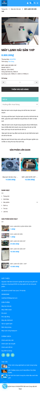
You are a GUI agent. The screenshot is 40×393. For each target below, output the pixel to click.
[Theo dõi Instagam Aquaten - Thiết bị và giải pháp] (12, 355)
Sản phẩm (6, 202)
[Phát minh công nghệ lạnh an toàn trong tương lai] (4, 366)
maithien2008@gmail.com (9, 298)
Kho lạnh (4, 313)
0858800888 (5, 294)
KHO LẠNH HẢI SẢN (16, 234)
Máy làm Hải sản (6, 306)
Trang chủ (6, 196)
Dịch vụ (5, 205)
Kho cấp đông (5, 316)
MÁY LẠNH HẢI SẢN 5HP (17, 241)
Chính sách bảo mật (7, 340)
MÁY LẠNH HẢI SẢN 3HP (17, 249)
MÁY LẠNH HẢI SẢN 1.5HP (18, 264)
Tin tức (5, 208)
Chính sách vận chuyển (8, 343)
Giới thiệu (6, 199)
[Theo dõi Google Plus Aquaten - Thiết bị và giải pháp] (8, 355)
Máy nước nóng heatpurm (9, 330)
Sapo (20, 389)
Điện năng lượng (6, 327)
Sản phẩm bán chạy (9, 219)
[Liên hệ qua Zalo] (4, 377)
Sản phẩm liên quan (20, 150)
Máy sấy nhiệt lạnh (7, 320)
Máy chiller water (6, 309)
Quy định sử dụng (6, 350)
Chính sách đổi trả (6, 347)
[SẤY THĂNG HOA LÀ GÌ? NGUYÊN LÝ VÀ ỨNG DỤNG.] (4, 371)
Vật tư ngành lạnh (6, 323)
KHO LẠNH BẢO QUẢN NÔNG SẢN (20, 226)
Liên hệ (5, 211)
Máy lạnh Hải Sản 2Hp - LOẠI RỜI (13, 177)
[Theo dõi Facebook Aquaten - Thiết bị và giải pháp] (3, 355)
